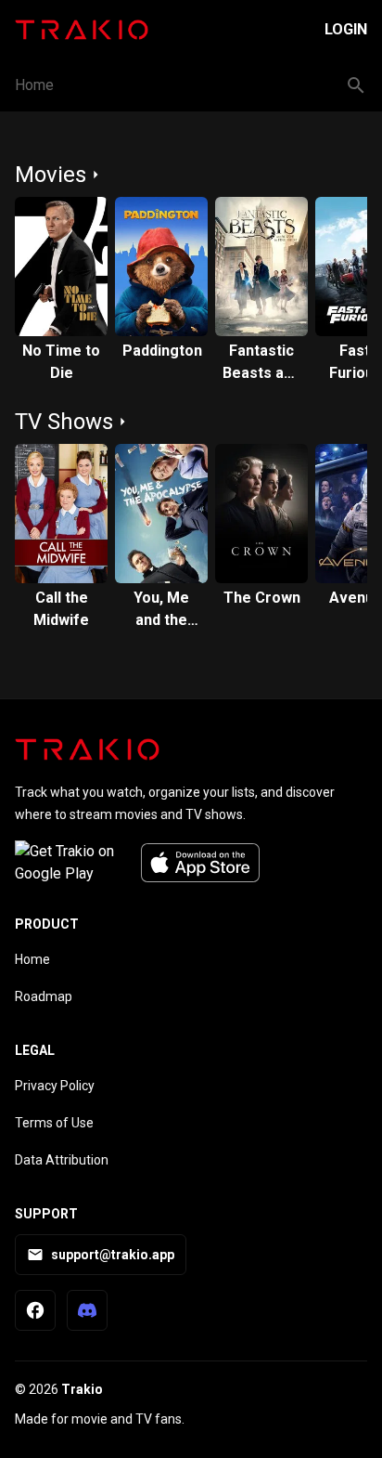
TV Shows (64, 422)
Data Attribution (61, 1159)
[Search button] (356, 85)
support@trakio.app (112, 1254)
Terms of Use (54, 1122)
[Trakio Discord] (87, 1310)
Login (346, 29)
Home (34, 85)
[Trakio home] (87, 749)
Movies (50, 175)
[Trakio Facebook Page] (35, 1310)
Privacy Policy (55, 1085)
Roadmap (43, 996)
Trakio (82, 1389)
